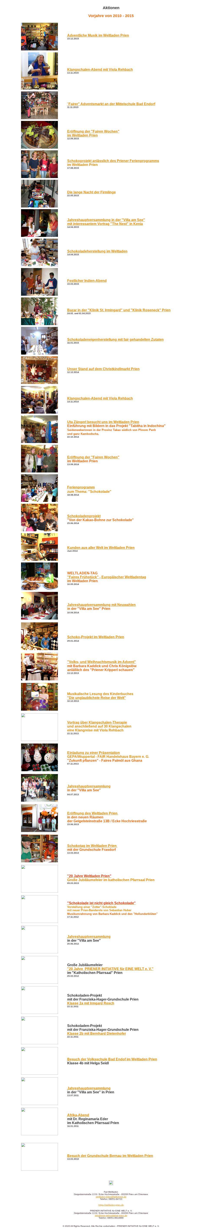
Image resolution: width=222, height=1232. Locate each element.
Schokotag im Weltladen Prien (92, 846)
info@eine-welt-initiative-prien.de (111, 1215)
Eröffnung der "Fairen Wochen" (93, 457)
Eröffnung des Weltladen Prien (92, 813)
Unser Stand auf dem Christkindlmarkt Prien (103, 369)
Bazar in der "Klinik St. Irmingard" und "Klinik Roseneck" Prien (119, 310)
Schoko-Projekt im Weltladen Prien (95, 637)
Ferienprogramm (81, 487)
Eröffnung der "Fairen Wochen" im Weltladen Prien (93, 133)
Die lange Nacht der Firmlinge (91, 192)
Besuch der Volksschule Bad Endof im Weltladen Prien (112, 1059)
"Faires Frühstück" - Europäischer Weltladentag (106, 577)
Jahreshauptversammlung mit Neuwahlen (101, 605)
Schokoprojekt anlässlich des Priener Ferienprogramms (113, 161)
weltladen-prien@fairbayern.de (111, 1196)
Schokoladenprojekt (84, 516)
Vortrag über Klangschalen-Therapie (97, 722)
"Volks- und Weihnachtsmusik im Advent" (101, 662)
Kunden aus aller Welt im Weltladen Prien (101, 547)
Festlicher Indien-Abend (87, 281)
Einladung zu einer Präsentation (93, 753)
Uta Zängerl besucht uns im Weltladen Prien (103, 422)
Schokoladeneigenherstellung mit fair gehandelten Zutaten (115, 339)
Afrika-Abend (78, 1115)
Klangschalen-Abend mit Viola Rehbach (100, 398)
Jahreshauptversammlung (89, 786)
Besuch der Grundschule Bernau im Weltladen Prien (110, 1156)
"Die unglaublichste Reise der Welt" (96, 698)
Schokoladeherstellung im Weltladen (97, 251)
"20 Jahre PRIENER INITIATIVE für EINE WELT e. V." (110, 969)
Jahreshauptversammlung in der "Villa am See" (106, 222)
